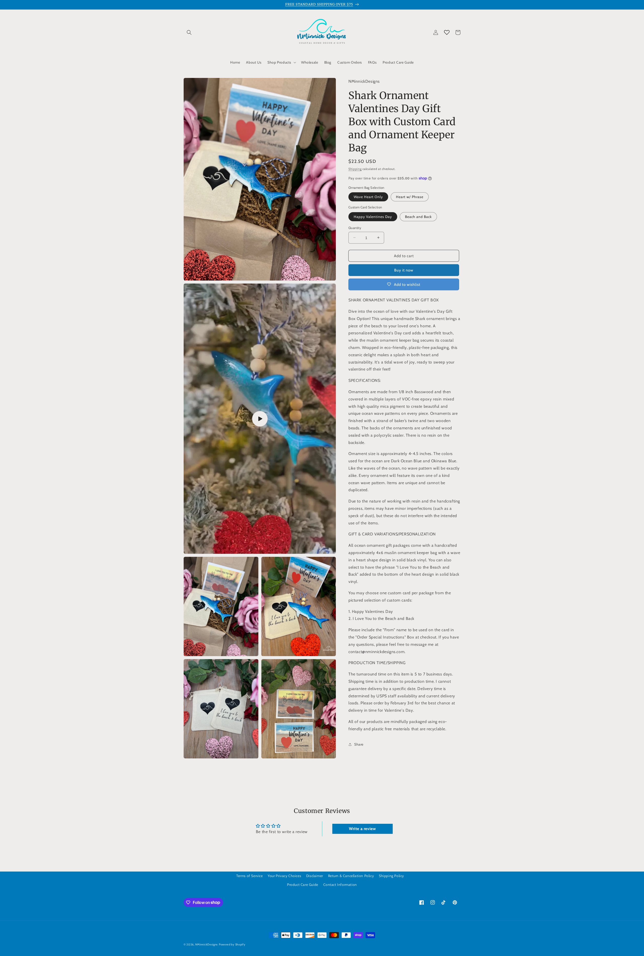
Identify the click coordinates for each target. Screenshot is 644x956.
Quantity (354, 227)
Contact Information (340, 884)
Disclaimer (314, 876)
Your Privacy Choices (284, 876)
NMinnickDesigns (206, 944)
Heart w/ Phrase (409, 196)
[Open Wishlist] (446, 32)
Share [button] (359, 744)
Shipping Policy (391, 876)
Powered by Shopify (232, 944)
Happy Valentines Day (373, 216)
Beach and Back (418, 216)
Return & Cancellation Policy (351, 876)
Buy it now (403, 270)
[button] (189, 32)
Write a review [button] (362, 828)
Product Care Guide (302, 884)
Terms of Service (249, 876)
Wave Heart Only (368, 196)
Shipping (355, 168)
